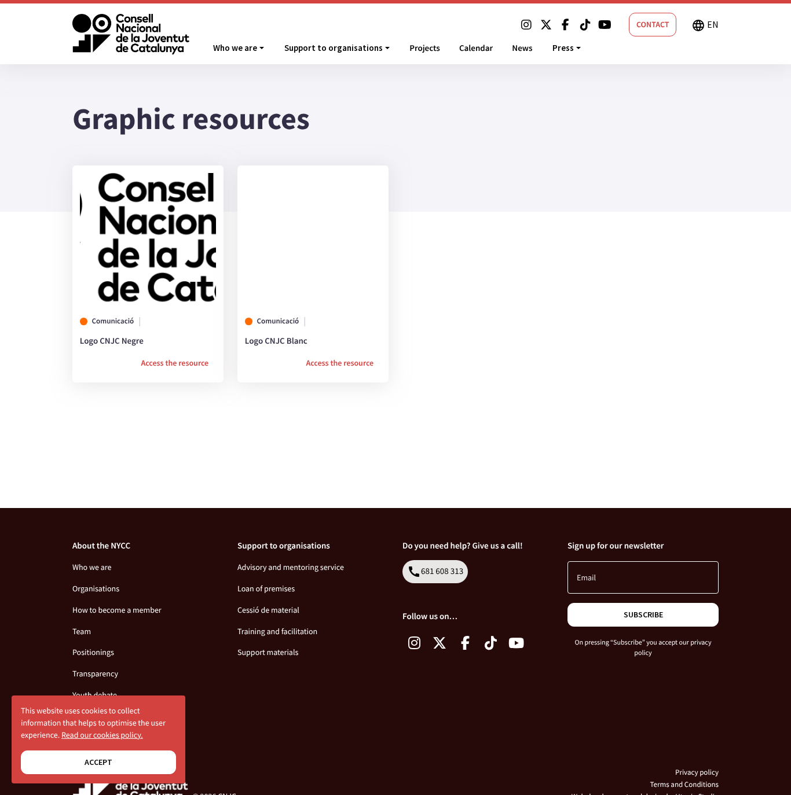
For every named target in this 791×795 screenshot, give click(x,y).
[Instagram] (526, 25)
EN (705, 25)
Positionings (93, 652)
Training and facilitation (277, 631)
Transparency (95, 673)
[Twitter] (546, 25)
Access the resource (174, 363)
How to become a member (117, 610)
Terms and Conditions (684, 784)
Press (563, 47)
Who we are (235, 47)
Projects (424, 48)
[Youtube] (605, 25)
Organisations (95, 588)
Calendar (476, 48)
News (522, 48)
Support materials (267, 652)
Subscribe (643, 614)
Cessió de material (268, 610)
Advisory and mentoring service (290, 567)
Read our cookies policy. (102, 735)
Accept (98, 762)
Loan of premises (266, 588)
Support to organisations (333, 47)
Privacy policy (697, 772)
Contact (652, 24)
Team (81, 631)
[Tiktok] (585, 25)
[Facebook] (566, 25)
